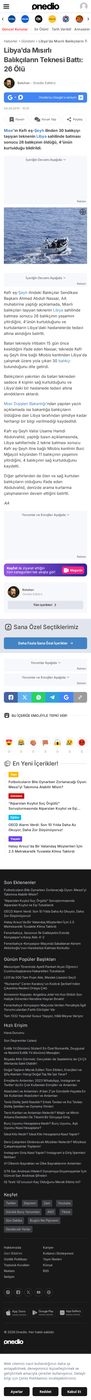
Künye (48, 1265)
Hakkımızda (12, 1247)
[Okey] (25, 19)
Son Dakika (14, 1220)
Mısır (8, 130)
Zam (47, 1203)
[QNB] (52, 19)
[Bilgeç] (79, 19)
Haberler (10, 41)
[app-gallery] (71, 1312)
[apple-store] (17, 1312)
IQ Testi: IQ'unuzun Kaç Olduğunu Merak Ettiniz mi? (42, 1182)
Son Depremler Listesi (20, 1040)
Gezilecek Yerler (18, 1229)
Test (13, 774)
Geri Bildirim (13, 1253)
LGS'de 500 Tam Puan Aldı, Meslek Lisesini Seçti (40, 977)
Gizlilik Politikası (15, 1259)
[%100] (39, 19)
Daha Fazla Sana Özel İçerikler (43, 643)
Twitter (11, 1203)
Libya (41, 136)
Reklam (9, 1271)
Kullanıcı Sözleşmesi (58, 1253)
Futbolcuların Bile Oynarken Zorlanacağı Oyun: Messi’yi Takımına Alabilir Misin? (47, 784)
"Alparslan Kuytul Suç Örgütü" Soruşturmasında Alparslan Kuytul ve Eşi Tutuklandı (42, 806)
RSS (46, 1271)
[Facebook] (18, 1292)
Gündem (28, 41)
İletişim (9, 1277)
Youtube (64, 1203)
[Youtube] (38, 1292)
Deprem (30, 1203)
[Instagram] (8, 1292)
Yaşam (15, 839)
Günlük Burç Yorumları (23, 1212)
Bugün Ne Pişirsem (44, 1220)
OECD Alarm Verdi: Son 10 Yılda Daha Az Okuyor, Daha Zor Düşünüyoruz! (42, 827)
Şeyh (39, 130)
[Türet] (66, 19)
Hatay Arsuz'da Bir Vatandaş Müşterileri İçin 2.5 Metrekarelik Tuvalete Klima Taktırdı (45, 848)
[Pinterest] (49, 1292)
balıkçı (64, 360)
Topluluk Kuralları (16, 1265)
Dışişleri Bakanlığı (30, 403)
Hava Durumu (14, 1033)
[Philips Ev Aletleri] (11, 19)
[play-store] (44, 1312)
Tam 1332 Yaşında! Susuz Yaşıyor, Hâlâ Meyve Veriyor (43, 1016)
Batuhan (36, 83)
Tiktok (65, 1212)
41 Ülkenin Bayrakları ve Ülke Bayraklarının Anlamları (42, 1163)
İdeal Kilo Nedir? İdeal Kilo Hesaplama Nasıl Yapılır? (41, 1134)
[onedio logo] (42, 1342)
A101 (50, 1212)
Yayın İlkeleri (52, 1259)
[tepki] (9, 742)
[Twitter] (28, 1292)
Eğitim (14, 817)
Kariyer (48, 1247)
